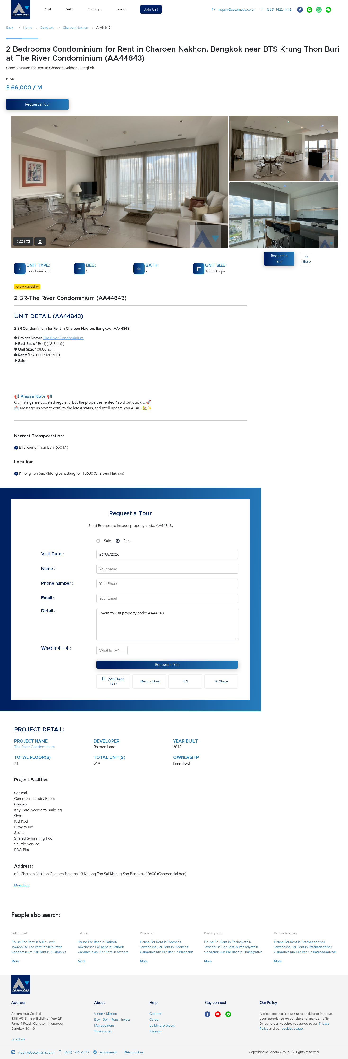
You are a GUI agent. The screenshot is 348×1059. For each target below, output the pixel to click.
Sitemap (155, 1031)
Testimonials (103, 1031)
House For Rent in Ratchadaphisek (299, 942)
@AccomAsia (149, 681)
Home (27, 27)
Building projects (162, 1025)
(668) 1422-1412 (279, 9)
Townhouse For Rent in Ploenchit (164, 947)
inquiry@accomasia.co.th (236, 9)
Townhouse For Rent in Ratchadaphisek (303, 947)
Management (104, 1025)
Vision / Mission (105, 1013)
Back (9, 27)
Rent (127, 540)
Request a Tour (167, 664)
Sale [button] (69, 9)
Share (223, 681)
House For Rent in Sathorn (97, 942)
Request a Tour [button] (37, 104)
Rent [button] (47, 9)
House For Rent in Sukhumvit (33, 942)
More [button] (15, 961)
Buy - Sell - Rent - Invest (112, 1019)
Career (121, 9)
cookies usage (292, 1028)
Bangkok (47, 27)
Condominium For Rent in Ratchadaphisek (305, 952)
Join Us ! (151, 9)
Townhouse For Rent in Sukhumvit (36, 947)
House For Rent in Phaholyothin (227, 942)
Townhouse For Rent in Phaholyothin (231, 947)
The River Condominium (63, 338)
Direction (22, 885)
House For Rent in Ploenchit (160, 942)
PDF (185, 681)
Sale (107, 540)
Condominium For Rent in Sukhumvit (38, 952)
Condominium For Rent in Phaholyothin (233, 952)
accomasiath (108, 1052)
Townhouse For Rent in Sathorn (101, 947)
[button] (20, 9)
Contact (155, 1013)
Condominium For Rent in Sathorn (103, 952)
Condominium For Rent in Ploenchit (166, 952)
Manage (94, 9)
